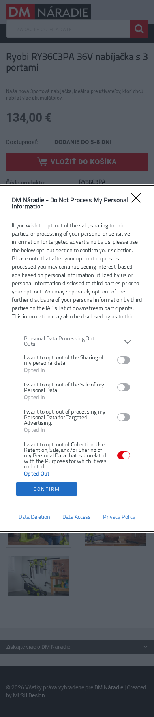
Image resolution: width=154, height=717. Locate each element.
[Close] (138, 200)
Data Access (76, 517)
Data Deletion (34, 517)
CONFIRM (47, 489)
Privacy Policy (119, 517)
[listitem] (77, 341)
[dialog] (77, 358)
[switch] (123, 360)
